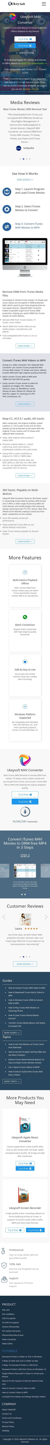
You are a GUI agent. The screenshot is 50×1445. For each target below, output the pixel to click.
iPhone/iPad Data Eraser (13, 1335)
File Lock (5, 1310)
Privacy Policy (8, 1422)
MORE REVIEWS (24, 964)
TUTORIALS (9, 1351)
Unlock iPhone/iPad (10, 1326)
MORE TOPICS (10, 1081)
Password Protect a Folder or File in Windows (22, 1356)
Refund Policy (8, 1426)
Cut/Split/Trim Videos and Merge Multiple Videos (24, 1396)
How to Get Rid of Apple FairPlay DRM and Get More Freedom (27, 1053)
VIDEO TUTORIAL (26, 53)
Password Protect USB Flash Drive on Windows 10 (24, 1369)
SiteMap (5, 1430)
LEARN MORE (24, 346)
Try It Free (23, 39)
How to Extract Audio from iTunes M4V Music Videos (25, 1073)
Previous (4, 916)
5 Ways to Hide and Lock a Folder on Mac (20, 1361)
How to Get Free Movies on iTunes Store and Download (26, 1046)
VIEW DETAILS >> (25, 179)
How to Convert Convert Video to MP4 (18, 1388)
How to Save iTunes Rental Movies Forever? (23, 1017)
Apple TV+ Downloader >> (34, 63)
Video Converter (9, 1339)
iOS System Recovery (11, 1331)
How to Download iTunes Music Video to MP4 (26, 994)
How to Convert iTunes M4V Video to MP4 (26, 988)
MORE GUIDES (10, 1032)
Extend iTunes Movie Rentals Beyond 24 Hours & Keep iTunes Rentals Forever (26, 1061)
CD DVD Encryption (10, 1322)
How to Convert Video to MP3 (15, 1392)
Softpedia (28, 147)
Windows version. (30, 89)
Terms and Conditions (12, 1418)
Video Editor (7, 1343)
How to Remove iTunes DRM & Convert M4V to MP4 (25, 1001)
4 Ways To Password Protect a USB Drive (20, 1365)
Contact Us (7, 1413)
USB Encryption (9, 1318)
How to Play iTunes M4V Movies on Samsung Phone (23, 1009)
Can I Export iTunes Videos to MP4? (24, 1067)
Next (46, 916)
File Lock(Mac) (8, 1314)
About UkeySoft (9, 1409)
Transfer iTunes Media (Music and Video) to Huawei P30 (26, 1024)
